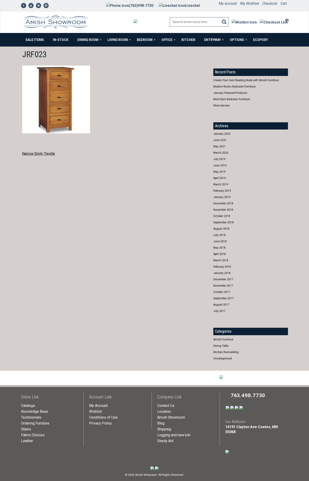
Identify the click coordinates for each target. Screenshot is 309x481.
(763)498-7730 (141, 5)
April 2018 (219, 254)
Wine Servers (221, 105)
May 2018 (219, 247)
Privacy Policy (100, 423)
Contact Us (165, 405)
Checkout (269, 3)
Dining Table (220, 345)
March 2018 (220, 260)
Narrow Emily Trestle (38, 153)
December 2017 (223, 279)
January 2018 (222, 273)
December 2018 (223, 203)
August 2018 (221, 228)
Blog (160, 423)
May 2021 (219, 146)
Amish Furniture (223, 339)
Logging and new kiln (173, 435)
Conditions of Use (103, 417)
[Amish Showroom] (54, 22)
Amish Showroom (171, 417)
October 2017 (221, 292)
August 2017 (221, 304)
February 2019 (222, 190)
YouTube (225, 54)
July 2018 (219, 235)
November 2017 (223, 285)
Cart (283, 3)
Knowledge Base (34, 411)
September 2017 (223, 298)
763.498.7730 (248, 395)
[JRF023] (56, 68)
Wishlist (95, 411)
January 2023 (222, 133)
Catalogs (28, 405)
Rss (234, 54)
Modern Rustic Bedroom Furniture (234, 86)
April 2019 (219, 178)
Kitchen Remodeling (226, 352)
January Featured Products (230, 92)
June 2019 (220, 165)
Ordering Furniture (35, 423)
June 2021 (220, 140)
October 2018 (221, 216)
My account (228, 3)
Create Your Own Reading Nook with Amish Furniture (246, 80)
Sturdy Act (165, 441)
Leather (27, 441)
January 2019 (222, 197)
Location (164, 411)
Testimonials (31, 417)
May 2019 (219, 171)
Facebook (217, 54)
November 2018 (223, 209)
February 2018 (222, 266)
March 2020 (220, 152)
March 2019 (220, 184)
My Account (98, 405)
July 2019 (219, 159)
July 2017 (219, 311)
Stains (26, 429)
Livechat (192, 5)
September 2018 (223, 222)
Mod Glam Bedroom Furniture (231, 99)
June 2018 (220, 241)
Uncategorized (222, 358)
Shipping (164, 429)
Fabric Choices (33, 435)
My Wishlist (249, 3)
